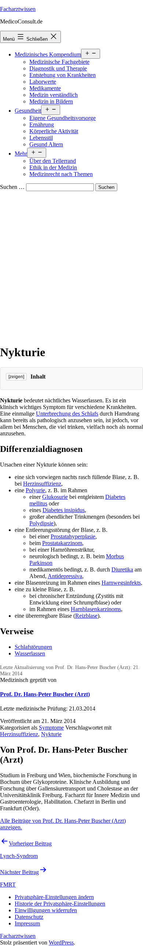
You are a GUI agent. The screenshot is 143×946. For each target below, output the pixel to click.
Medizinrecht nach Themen (61, 174)
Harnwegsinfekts (121, 583)
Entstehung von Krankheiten (62, 75)
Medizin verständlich (53, 95)
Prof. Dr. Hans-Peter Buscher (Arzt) (45, 694)
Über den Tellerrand (52, 161)
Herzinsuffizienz (42, 484)
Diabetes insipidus (64, 510)
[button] (54, 897)
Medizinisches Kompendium (48, 54)
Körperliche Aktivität (53, 131)
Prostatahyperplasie (73, 536)
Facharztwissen (18, 9)
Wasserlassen (30, 653)
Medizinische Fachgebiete (59, 62)
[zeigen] (16, 376)
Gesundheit (28, 110)
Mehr (21, 153)
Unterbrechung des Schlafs (67, 413)
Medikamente (45, 88)
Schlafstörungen (33, 647)
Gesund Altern (46, 144)
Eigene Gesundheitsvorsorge (62, 118)
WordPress (61, 942)
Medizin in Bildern (51, 101)
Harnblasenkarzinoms (96, 609)
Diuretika (122, 569)
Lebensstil (41, 138)
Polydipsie (41, 523)
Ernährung (41, 124)
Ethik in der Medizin (53, 167)
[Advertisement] (71, 266)
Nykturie (51, 734)
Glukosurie (55, 497)
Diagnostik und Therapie (58, 68)
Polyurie (35, 490)
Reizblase (86, 616)
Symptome (51, 727)
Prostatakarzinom (62, 543)
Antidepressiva (65, 576)
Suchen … (12, 187)
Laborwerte (42, 81)
